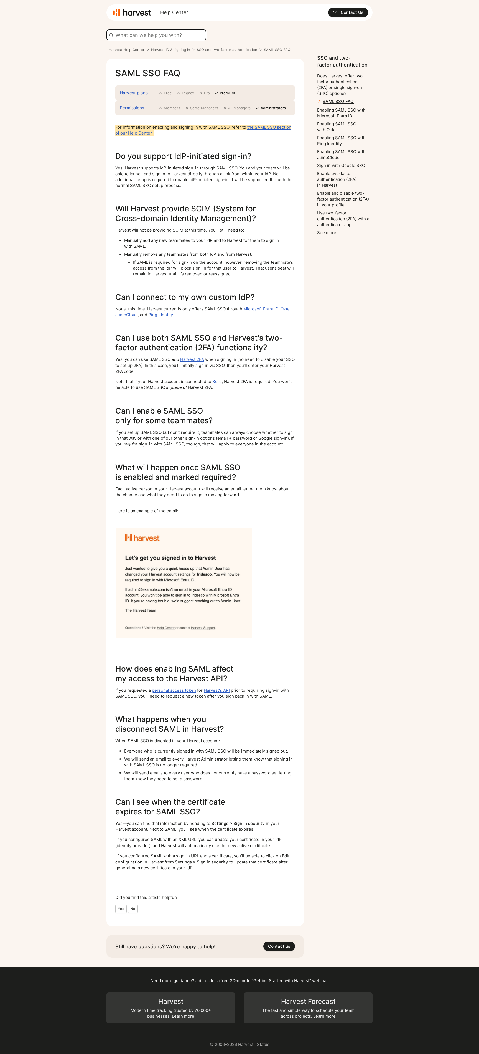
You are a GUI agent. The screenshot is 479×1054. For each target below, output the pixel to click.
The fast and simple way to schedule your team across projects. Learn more (308, 1008)
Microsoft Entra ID (260, 308)
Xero (217, 381)
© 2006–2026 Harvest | (233, 1044)
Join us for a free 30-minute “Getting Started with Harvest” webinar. (262, 980)
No (132, 908)
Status (263, 1044)
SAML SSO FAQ (338, 101)
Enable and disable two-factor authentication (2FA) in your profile (343, 199)
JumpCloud (126, 314)
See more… (328, 232)
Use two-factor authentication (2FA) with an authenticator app (344, 218)
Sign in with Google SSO (341, 165)
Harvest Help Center (126, 49)
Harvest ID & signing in (170, 49)
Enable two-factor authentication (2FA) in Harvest (336, 179)
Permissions (132, 107)
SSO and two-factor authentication (227, 49)
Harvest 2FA (192, 359)
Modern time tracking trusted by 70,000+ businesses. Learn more (171, 1008)
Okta (285, 308)
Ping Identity (160, 314)
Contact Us (352, 12)
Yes (121, 908)
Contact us (279, 946)
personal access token (174, 690)
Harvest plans (134, 92)
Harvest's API (217, 690)
